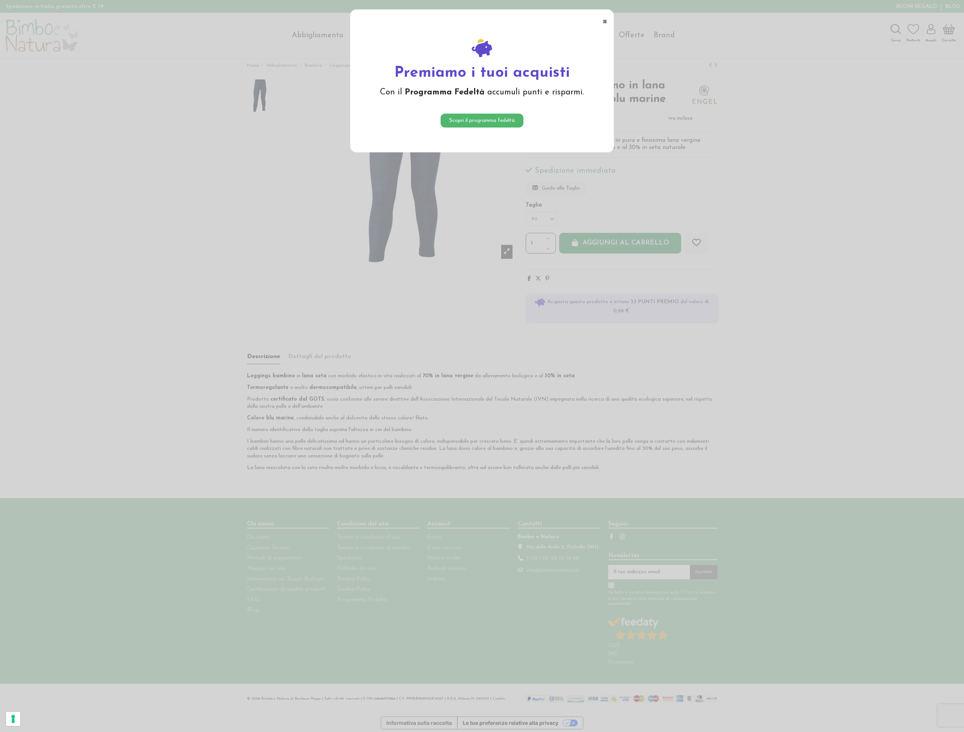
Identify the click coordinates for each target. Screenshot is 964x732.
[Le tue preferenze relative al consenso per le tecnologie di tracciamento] (13, 719)
